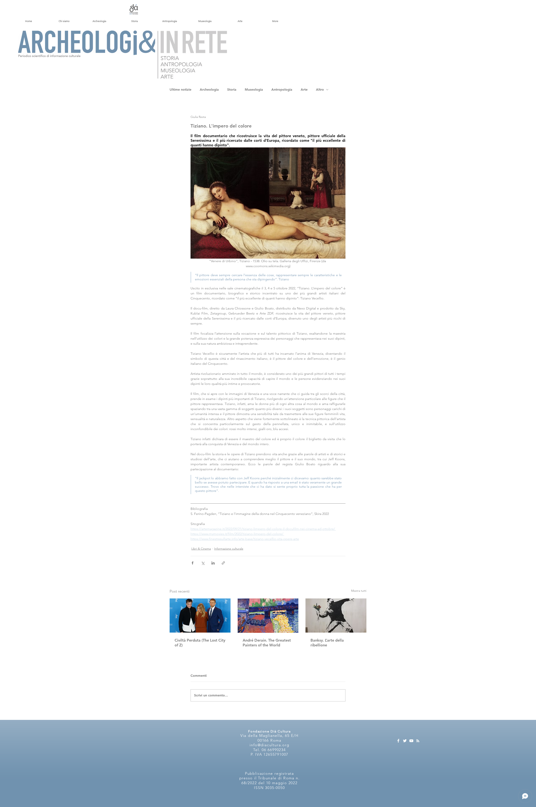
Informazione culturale (228, 548)
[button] (64, 21)
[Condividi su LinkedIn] (213, 563)
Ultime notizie (180, 90)
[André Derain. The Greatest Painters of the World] (268, 615)
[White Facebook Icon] (398, 740)
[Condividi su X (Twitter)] (203, 563)
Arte (304, 90)
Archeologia (209, 90)
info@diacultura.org (269, 745)
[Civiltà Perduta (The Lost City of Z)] (200, 615)
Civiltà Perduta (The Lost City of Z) (200, 642)
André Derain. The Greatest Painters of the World (267, 642)
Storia (231, 90)
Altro (320, 90)
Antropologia (281, 90)
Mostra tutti (358, 591)
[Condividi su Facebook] (193, 563)
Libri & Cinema (201, 548)
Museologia (254, 90)
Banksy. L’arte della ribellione (327, 642)
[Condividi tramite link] (223, 563)
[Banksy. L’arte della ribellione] (335, 615)
